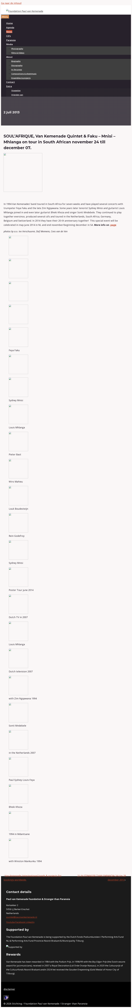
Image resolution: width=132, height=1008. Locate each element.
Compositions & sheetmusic (23, 74)
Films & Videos (17, 53)
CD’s (8, 35)
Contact (10, 82)
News (9, 31)
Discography (17, 65)
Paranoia (11, 40)
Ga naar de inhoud (11, 3)
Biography (16, 61)
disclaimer (9, 989)
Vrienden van (17, 95)
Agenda (10, 27)
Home (9, 23)
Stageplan (16, 90)
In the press (16, 69)
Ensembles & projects (21, 78)
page (113, 224)
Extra (9, 86)
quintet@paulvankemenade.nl (21, 917)
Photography (17, 48)
